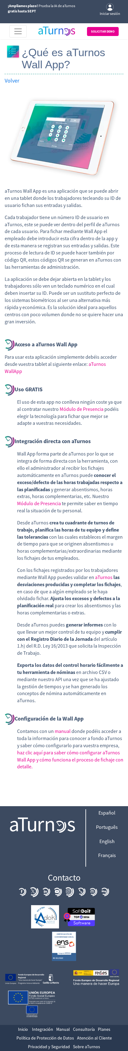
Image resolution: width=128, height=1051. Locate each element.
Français (107, 855)
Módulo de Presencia (81, 409)
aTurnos (103, 577)
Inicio (23, 1029)
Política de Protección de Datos (45, 1038)
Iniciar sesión (110, 13)
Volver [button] (12, 80)
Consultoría (84, 1029)
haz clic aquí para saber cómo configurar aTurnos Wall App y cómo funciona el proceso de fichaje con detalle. (70, 759)
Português (107, 827)
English (107, 841)
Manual (63, 1029)
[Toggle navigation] (18, 31)
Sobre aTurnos (86, 1046)
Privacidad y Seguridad (49, 1046)
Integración (42, 1029)
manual (63, 731)
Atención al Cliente (94, 1038)
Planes (104, 1029)
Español (106, 813)
